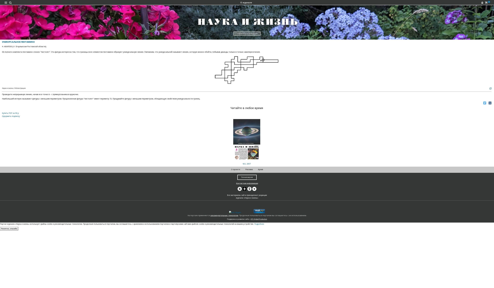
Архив (260, 169)
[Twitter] (484, 103)
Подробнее (259, 224)
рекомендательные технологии (224, 215)
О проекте (235, 169)
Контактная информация (247, 183)
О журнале (246, 2)
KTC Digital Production (259, 219)
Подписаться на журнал (247, 33)
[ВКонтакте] (490, 103)
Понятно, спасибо (9, 228)
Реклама (249, 169)
